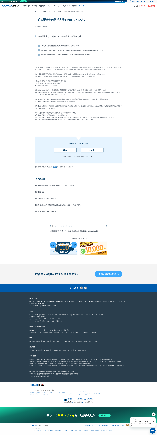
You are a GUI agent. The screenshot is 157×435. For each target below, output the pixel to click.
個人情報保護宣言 (105, 359)
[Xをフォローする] (137, 6)
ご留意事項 (62, 359)
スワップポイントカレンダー (73, 332)
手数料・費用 (59, 321)
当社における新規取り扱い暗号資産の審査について (88, 365)
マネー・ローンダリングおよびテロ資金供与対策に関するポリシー (105, 361)
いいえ (92, 150)
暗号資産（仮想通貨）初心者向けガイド (54, 301)
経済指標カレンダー (59, 332)
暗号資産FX (43, 315)
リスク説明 (54, 359)
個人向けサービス (104, 430)
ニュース (70, 350)
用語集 (54, 306)
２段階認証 (83, 231)
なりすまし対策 (86, 394)
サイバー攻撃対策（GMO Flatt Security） (73, 394)
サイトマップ (96, 359)
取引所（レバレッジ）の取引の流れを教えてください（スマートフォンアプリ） (58, 205)
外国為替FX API (41, 317)
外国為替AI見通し (47, 332)
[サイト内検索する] (133, 6)
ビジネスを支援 (58, 430)
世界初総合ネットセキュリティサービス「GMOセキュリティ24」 (42, 392)
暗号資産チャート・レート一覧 (37, 330)
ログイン (143, 6)
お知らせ (74, 6)
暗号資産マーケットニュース (54, 330)
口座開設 (151, 6)
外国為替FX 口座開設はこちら (36, 303)
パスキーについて (93, 341)
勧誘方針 (78, 359)
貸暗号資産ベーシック (65, 315)
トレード (53, 11)
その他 (59, 11)
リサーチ (80, 430)
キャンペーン (66, 6)
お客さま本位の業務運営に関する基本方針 (114, 365)
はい (65, 150)
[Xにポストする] (81, 287)
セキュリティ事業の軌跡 (95, 393)
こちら (55, 167)
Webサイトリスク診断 (71, 392)
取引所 (36, 315)
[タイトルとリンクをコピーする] (85, 288)
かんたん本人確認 (93, 231)
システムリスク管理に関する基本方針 (59, 361)
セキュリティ (65, 430)
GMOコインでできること (35, 301)
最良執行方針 (32, 363)
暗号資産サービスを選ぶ (95, 301)
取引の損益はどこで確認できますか (45, 198)
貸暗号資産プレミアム (78, 315)
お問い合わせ (46, 341)
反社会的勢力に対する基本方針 (78, 361)
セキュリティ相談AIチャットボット (84, 391)
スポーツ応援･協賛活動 (80, 350)
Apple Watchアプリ (55, 319)
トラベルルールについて (67, 341)
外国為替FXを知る (46, 306)
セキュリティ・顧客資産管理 (58, 350)
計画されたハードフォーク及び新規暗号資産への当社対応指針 (74, 363)
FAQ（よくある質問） (34, 341)
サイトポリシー (86, 359)
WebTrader (45, 319)
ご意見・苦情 (70, 359)
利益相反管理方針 (42, 363)
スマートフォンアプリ (35, 319)
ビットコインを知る (34, 306)
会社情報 (31, 350)
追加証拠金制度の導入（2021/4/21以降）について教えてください (54, 185)
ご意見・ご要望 (55, 341)
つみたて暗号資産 (52, 315)
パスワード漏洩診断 (61, 392)
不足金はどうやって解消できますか (45, 211)
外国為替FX (32, 317)
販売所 (31, 315)
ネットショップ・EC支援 (48, 430)
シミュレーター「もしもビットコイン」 (77, 301)
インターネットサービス (37, 430)
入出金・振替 (50, 321)
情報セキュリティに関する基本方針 (38, 361)
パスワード (75, 231)
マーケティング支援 (73, 430)
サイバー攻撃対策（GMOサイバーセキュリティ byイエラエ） (51, 394)
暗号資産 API (102, 315)
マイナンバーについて (81, 341)
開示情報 (38, 350)
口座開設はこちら (107, 301)
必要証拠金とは (39, 192)
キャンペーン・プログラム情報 (37, 321)
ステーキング (89, 315)
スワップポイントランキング (90, 332)
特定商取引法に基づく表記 (43, 359)
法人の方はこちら (118, 301)
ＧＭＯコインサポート (42, 11)
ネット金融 (91, 430)
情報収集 (86, 430)
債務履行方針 (52, 363)
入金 (69, 231)
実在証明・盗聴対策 (34, 394)
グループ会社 (46, 350)
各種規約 (31, 359)
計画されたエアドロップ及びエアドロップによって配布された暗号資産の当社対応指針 (51, 365)
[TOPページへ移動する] (10, 6)
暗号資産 (97, 430)
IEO (96, 315)
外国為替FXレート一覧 (35, 332)
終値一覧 (66, 330)
